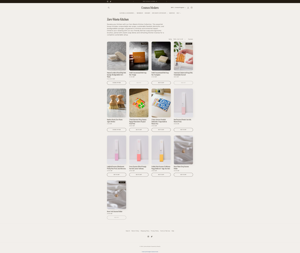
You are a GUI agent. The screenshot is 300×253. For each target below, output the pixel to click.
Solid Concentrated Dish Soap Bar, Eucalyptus (160, 74)
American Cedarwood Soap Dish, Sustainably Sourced (183, 74)
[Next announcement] (166, 1)
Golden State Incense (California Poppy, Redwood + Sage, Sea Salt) (161, 168)
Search (128, 231)
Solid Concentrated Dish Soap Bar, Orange (137, 74)
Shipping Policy (145, 231)
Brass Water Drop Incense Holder (181, 168)
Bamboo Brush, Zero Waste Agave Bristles (114, 121)
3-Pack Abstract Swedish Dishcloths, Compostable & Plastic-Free (159, 122)
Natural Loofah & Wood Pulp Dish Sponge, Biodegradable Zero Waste (116, 75)
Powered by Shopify (155, 246)
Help (173, 231)
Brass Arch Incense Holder (114, 211)
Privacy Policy (155, 231)
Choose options (117, 82)
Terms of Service (165, 231)
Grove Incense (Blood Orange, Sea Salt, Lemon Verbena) (137, 168)
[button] (108, 7)
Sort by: (170, 39)
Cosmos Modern (147, 246)
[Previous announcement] (133, 1)
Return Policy (135, 231)
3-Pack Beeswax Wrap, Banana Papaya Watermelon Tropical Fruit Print (137, 122)
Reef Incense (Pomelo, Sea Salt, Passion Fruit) (182, 121)
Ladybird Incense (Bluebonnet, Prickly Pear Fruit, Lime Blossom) (116, 168)
